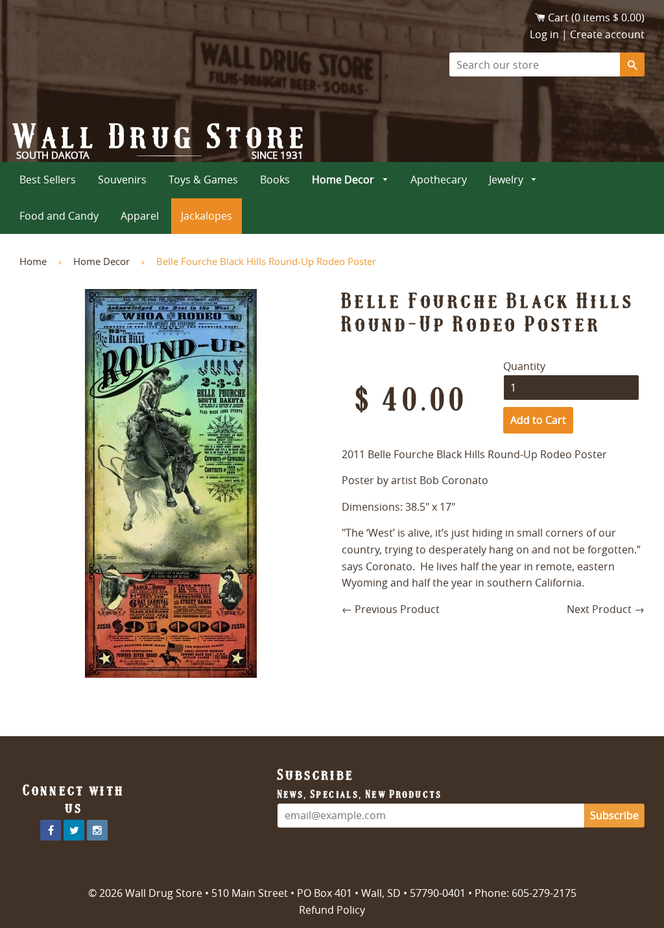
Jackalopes (206, 216)
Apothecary (438, 179)
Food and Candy (59, 216)
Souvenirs (122, 179)
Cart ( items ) (596, 17)
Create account (607, 34)
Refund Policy (332, 910)
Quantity (524, 366)
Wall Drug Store (161, 136)
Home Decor (344, 179)
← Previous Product (391, 609)
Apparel (140, 216)
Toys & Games (203, 179)
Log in (544, 34)
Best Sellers (47, 179)
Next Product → (606, 609)
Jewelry (507, 179)
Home (33, 261)
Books (275, 179)
